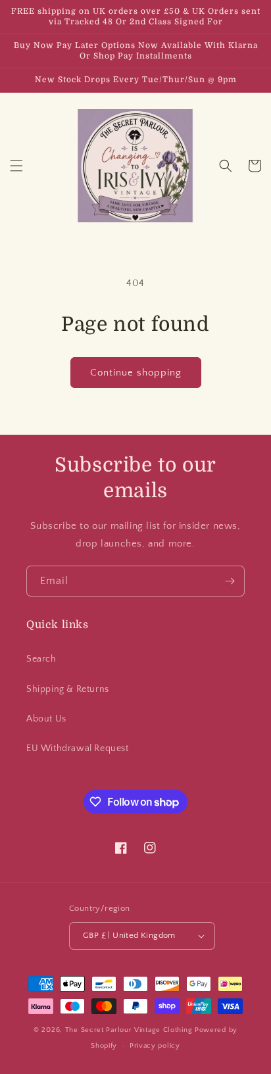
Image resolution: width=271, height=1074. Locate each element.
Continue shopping (136, 372)
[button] (16, 165)
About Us (46, 719)
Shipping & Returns (67, 689)
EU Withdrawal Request (77, 748)
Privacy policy (155, 1046)
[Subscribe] (229, 581)
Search (41, 659)
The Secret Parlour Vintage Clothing (130, 1030)
